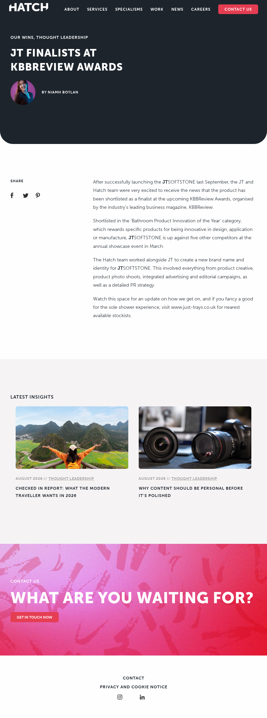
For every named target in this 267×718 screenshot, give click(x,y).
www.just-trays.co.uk (193, 307)
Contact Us (238, 9)
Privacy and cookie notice (133, 686)
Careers (200, 9)
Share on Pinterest (41, 196)
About (71, 9)
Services (97, 9)
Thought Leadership (62, 37)
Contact (133, 678)
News (177, 9)
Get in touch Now (34, 617)
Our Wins (22, 37)
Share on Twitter (29, 196)
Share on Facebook (16, 196)
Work (156, 9)
